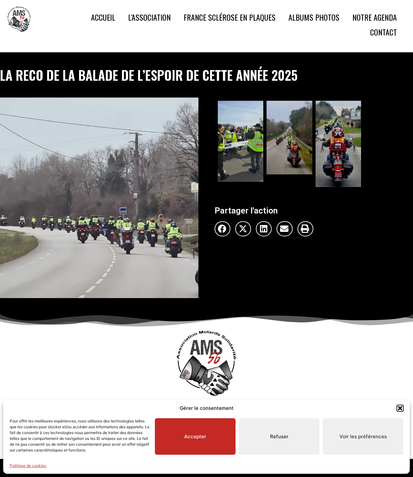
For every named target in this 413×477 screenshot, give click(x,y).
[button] (400, 408)
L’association (149, 17)
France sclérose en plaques (230, 17)
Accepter (195, 436)
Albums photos (313, 17)
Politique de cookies (28, 465)
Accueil (103, 17)
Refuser (279, 436)
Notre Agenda (374, 17)
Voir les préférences (363, 436)
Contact (383, 32)
